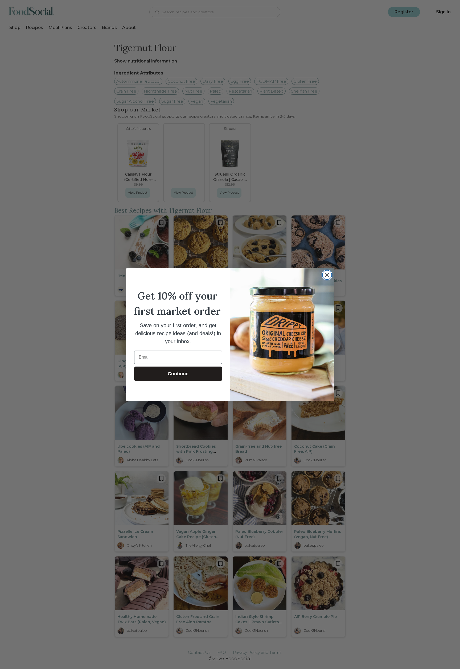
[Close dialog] (327, 275)
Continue (178, 373)
